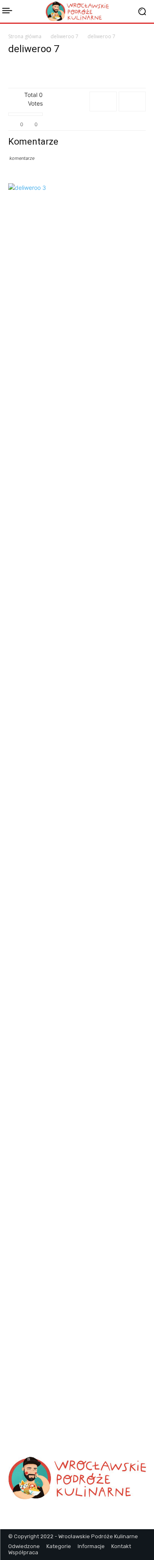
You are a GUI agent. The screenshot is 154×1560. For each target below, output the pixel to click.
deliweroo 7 (64, 36)
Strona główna (24, 36)
